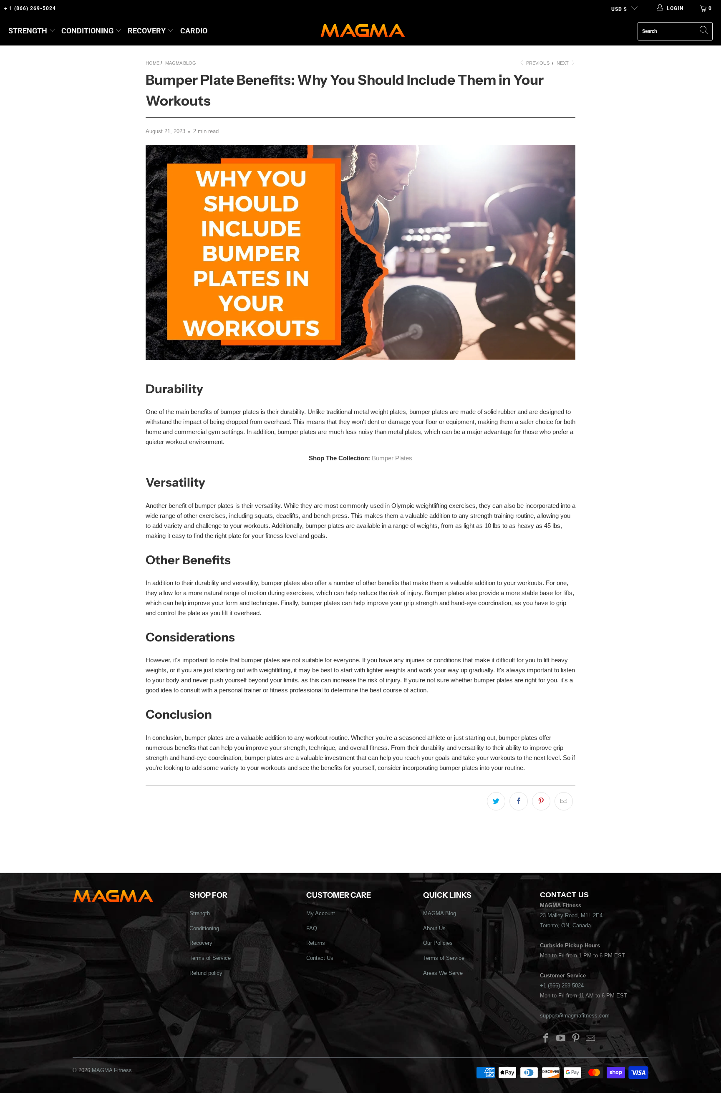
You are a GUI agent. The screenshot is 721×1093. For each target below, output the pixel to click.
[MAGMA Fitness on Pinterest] (576, 1038)
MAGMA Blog (439, 913)
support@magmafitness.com (575, 1015)
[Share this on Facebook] (518, 801)
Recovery (147, 30)
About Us (434, 928)
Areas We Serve (443, 973)
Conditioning (87, 30)
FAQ (311, 928)
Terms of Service (210, 958)
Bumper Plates (392, 458)
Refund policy (205, 973)
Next (563, 63)
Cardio (193, 30)
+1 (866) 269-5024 (562, 985)
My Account (320, 913)
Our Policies (438, 943)
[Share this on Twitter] (496, 801)
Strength (27, 30)
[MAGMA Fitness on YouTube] (561, 1038)
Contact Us (319, 958)
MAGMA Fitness (112, 1070)
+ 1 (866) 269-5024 (30, 8)
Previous (537, 63)
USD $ (619, 9)
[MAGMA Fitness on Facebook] (546, 1038)
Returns (315, 943)
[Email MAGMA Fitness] (591, 1038)
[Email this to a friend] (564, 801)
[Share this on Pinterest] (541, 801)
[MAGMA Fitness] (363, 31)
